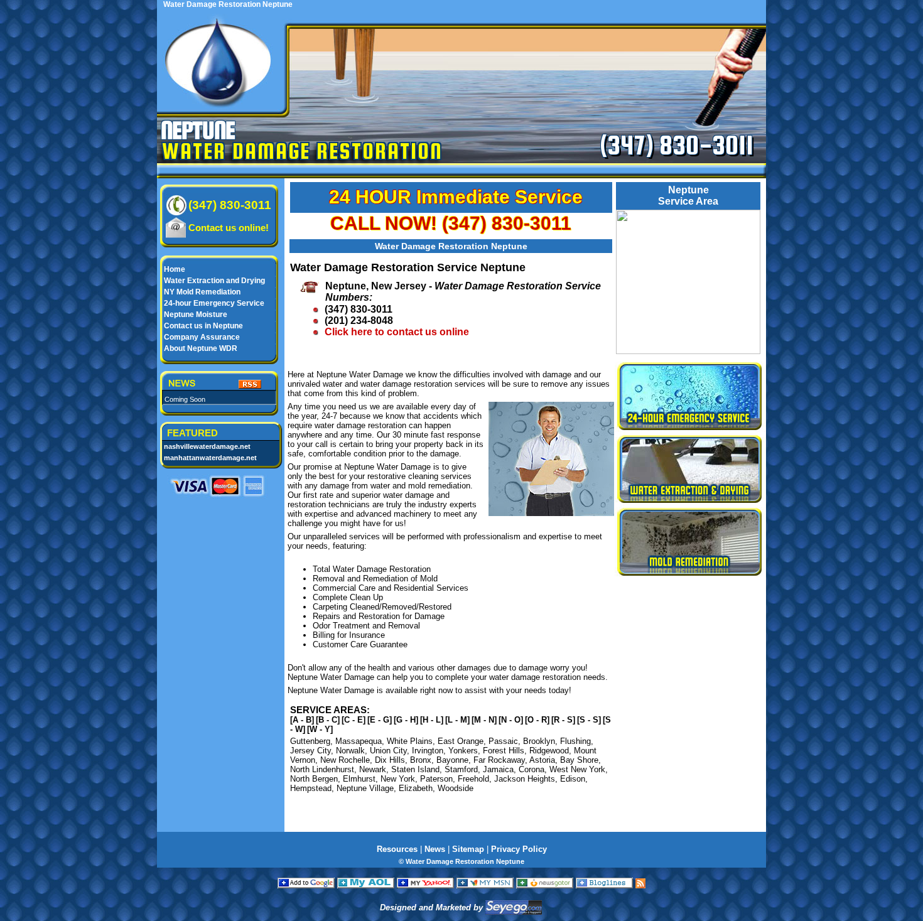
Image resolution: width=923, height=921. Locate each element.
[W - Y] (320, 729)
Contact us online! (228, 227)
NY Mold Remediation (202, 292)
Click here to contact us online (397, 331)
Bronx (420, 760)
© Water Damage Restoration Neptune (461, 861)
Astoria (542, 760)
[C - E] (353, 719)
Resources (397, 849)
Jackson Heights (524, 779)
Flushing (575, 741)
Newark (372, 769)
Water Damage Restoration (302, 150)
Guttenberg (310, 741)
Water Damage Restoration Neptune (451, 246)
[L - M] (457, 719)
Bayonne (452, 760)
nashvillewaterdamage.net (207, 446)
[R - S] (563, 719)
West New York (577, 769)
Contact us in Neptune (203, 325)
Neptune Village (365, 788)
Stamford (461, 769)
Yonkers (463, 750)
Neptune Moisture (195, 314)
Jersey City (310, 750)
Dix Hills (390, 760)
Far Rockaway (499, 760)
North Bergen (314, 779)
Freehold (473, 779)
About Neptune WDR (200, 348)
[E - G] (379, 719)
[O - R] (537, 719)
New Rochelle (345, 760)
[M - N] (484, 719)
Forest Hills (503, 750)
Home (174, 269)
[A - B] (302, 719)
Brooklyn (539, 741)
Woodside (455, 788)
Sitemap (468, 849)
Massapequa (358, 741)
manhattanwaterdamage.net (210, 457)
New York (398, 779)
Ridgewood (549, 750)
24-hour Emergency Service (214, 303)
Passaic (503, 741)
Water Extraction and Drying (214, 280)
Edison (572, 779)
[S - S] (589, 719)
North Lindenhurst (322, 769)
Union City (388, 750)
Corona (531, 769)
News (434, 849)
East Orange (460, 741)
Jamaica (498, 769)
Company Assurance (202, 337)
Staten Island (415, 769)
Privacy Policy (519, 849)
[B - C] (328, 719)
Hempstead (311, 788)
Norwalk (350, 750)
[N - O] (511, 719)
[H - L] (431, 719)
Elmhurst (359, 779)
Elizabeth (416, 788)
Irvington (427, 750)
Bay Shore (579, 760)
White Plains (410, 741)
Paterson (436, 779)
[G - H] (406, 719)
